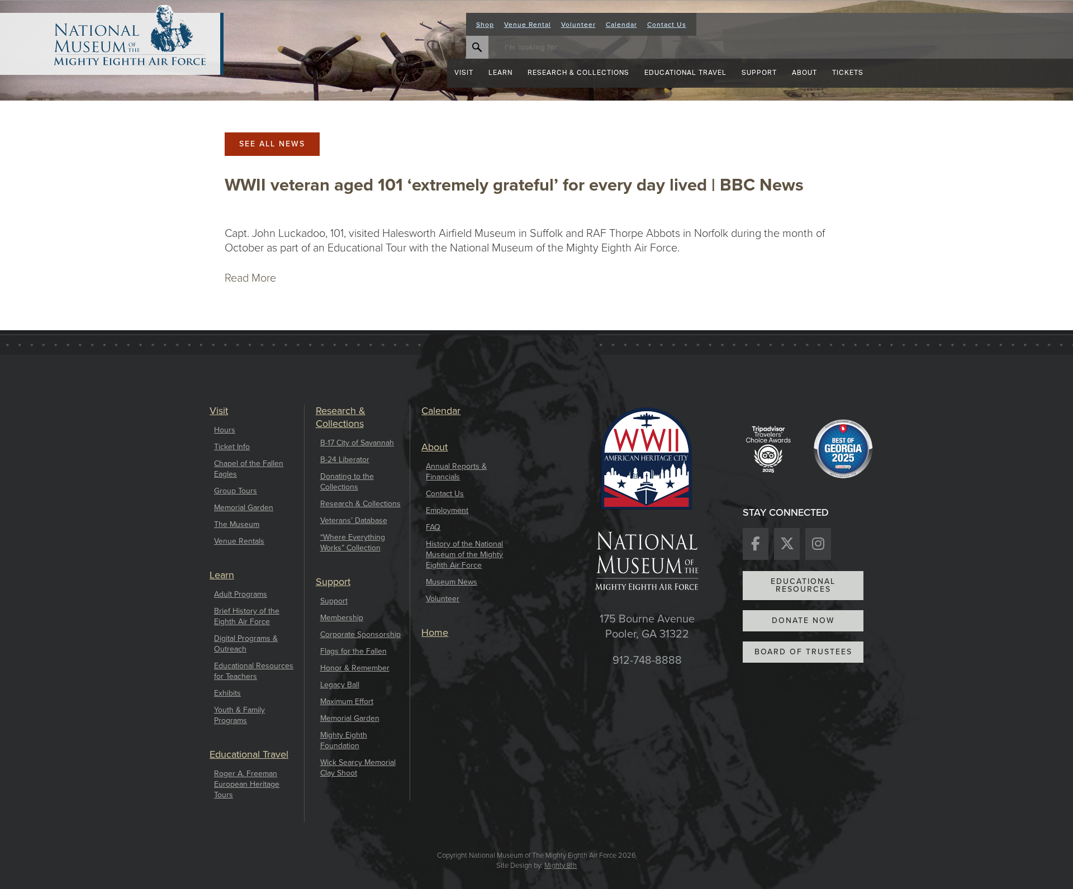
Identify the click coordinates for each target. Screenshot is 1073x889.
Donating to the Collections (347, 481)
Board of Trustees (803, 652)
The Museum (236, 524)
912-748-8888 (647, 660)
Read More (250, 277)
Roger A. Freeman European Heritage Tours (246, 784)
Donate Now (803, 620)
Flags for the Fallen (353, 651)
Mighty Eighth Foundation (343, 740)
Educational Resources (803, 585)
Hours (224, 430)
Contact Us (666, 24)
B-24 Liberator (344, 459)
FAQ (433, 527)
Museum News (451, 582)
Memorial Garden (243, 507)
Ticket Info (232, 446)
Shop (485, 24)
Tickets (847, 72)
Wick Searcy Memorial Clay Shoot (358, 767)
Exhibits (227, 693)
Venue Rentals (239, 541)
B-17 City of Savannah (357, 443)
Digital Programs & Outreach (246, 643)
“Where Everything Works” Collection (352, 542)
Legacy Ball (339, 684)
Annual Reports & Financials (456, 471)
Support (334, 601)
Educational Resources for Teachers (253, 671)
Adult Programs (240, 594)
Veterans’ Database (353, 520)
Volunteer (578, 24)
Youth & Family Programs (239, 715)
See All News (272, 144)
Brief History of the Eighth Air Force (246, 616)
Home (434, 632)
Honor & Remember (355, 668)
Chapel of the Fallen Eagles (248, 468)
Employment (447, 510)
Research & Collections (360, 503)
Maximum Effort (346, 701)
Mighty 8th (560, 865)
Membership (341, 617)
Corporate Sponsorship (360, 634)
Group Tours (235, 491)
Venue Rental (527, 24)
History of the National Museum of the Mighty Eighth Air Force (464, 555)
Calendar (621, 24)
